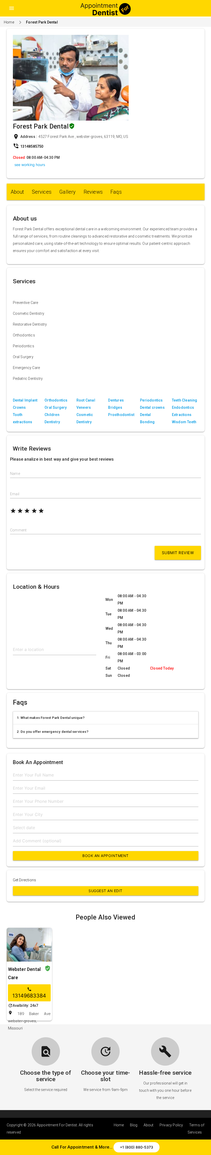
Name (15, 474)
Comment (18, 530)
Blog (134, 1125)
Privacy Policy (171, 1125)
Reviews (93, 192)
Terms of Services (196, 1128)
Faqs (116, 192)
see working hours (29, 164)
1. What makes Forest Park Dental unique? (51, 718)
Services (42, 192)
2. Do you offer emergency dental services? (53, 732)
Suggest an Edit (105, 891)
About (17, 192)
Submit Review (178, 552)
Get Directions (24, 880)
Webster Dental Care (24, 973)
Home (9, 22)
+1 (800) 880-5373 (136, 1147)
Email (14, 494)
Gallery (67, 192)
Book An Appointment (105, 855)
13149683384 (29, 993)
